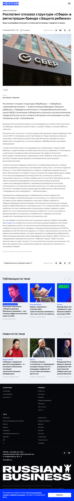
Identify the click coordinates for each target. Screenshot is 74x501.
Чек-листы (42, 407)
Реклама (6, 418)
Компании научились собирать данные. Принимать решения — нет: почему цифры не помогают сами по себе (15, 311)
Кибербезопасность (11, 433)
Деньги (40, 424)
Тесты (40, 410)
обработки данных (18, 495)
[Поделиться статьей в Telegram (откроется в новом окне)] (56, 30)
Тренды (41, 443)
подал (10, 223)
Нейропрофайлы (44, 400)
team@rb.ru (7, 460)
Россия (14, 10)
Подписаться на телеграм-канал (17, 263)
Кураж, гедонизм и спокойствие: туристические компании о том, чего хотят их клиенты (42, 310)
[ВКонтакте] (69, 453)
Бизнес (5, 427)
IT (3, 443)
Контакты (7, 397)
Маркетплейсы (44, 421)
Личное (41, 427)
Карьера (6, 430)
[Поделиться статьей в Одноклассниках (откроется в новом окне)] (65, 30)
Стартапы (42, 437)
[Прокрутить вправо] (69, 279)
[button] (69, 3)
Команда (6, 391)
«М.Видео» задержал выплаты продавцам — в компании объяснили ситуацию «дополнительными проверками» (13, 368)
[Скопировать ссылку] (69, 30)
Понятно (59, 495)
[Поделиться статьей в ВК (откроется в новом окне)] (60, 30)
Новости (6, 10)
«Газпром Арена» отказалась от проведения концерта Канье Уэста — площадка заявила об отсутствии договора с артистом (42, 368)
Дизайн (6, 437)
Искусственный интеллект (13, 421)
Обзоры (41, 403)
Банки (5, 424)
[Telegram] (64, 453)
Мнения (41, 397)
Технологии (42, 440)
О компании (7, 394)
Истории (41, 394)
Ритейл (40, 430)
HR (4, 440)
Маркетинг (42, 418)
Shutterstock (27, 251)
